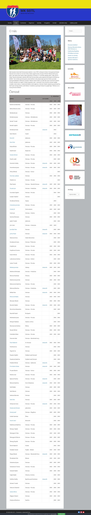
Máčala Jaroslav (14, 267)
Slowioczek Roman (15, 408)
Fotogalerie (47, 23)
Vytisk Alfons (13, 492)
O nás (16, 23)
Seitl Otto (12, 399)
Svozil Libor (13, 420)
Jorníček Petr (13, 229)
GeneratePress (26, 512)
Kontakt (54, 23)
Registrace (31, 23)
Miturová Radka (14, 296)
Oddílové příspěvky (73, 51)
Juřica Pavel (13, 233)
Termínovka (23, 23)
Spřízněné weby (63, 23)
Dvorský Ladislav (14, 176)
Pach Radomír (13, 342)
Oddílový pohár (73, 23)
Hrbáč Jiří (12, 209)
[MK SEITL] (12, 11)
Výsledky (39, 23)
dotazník (45, 129)
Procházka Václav (14, 366)
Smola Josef (13, 412)
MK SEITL (28, 10)
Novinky (10, 23)
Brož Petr (12, 142)
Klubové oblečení (72, 45)
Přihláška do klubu (73, 53)
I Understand (61, 514)
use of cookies (54, 514)
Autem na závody (73, 55)
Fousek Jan (13, 188)
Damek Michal (13, 155)
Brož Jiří (12, 138)
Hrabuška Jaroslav (15, 205)
